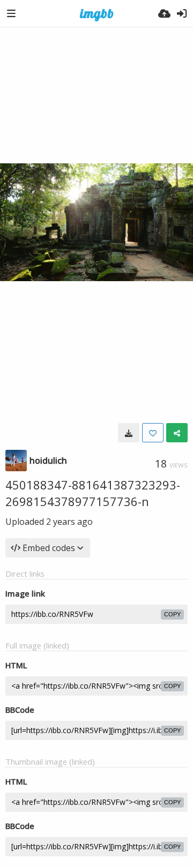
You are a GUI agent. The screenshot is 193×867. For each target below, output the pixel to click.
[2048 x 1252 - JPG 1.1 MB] (128, 432)
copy (172, 614)
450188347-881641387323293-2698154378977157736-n (92, 493)
